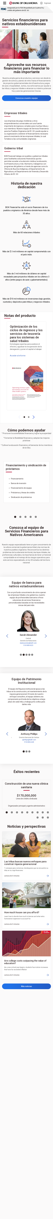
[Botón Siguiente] (33, 417)
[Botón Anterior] (19, 417)
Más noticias (26, 986)
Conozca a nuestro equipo (26, 98)
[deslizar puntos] (24, 417)
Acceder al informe (17, 356)
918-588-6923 (26, 645)
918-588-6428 (26, 742)
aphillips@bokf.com (26, 740)
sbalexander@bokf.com (26, 643)
